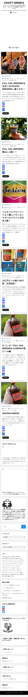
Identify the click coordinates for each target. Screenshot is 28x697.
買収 (12, 576)
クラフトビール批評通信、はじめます (11, 585)
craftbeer (17, 556)
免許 (21, 572)
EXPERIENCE (5, 558)
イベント (14, 560)
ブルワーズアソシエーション (9, 570)
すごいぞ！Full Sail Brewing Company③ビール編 (14, 348)
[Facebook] (14, 103)
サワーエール (5, 567)
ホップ (19, 570)
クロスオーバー (15, 563)
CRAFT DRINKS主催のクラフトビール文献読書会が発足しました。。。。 (14, 514)
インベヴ (4, 562)
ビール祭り (12, 569)
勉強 (3, 574)
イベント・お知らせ (16, 78)
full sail (12, 558)
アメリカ (8, 560)
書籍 (21, 574)
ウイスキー (10, 562)
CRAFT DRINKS (14, 2)
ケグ (3, 565)
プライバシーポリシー (7, 652)
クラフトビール (14, 408)
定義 (12, 574)
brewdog (13, 556)
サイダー (18, 565)
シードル (12, 567)
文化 (15, 410)
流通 (5, 576)
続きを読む (5, 113)
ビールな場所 (10, 80)
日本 (15, 80)
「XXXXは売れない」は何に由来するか (11, 590)
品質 (6, 574)
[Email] (14, 107)
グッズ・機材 (15, 340)
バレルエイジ (5, 569)
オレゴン (16, 562)
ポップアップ (5, 572)
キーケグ (21, 562)
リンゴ (17, 572)
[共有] (14, 110)
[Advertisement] (14, 29)
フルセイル (19, 569)
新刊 (15, 574)
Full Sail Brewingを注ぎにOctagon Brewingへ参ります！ (14, 86)
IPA (21, 558)
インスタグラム (21, 560)
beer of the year (6, 556)
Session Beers (10, 413)
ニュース (9, 208)
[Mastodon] (14, 105)
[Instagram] (14, 609)
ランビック (12, 572)
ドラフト (17, 567)
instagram (16, 558)
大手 (9, 574)
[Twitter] (14, 612)
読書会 (8, 576)
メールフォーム (6, 679)
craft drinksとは (7, 78)
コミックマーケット (10, 565)
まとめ (4, 560)
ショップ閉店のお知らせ (8, 588)
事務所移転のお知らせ (7, 597)
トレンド (7, 410)
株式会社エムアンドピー (8, 661)
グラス (21, 563)
